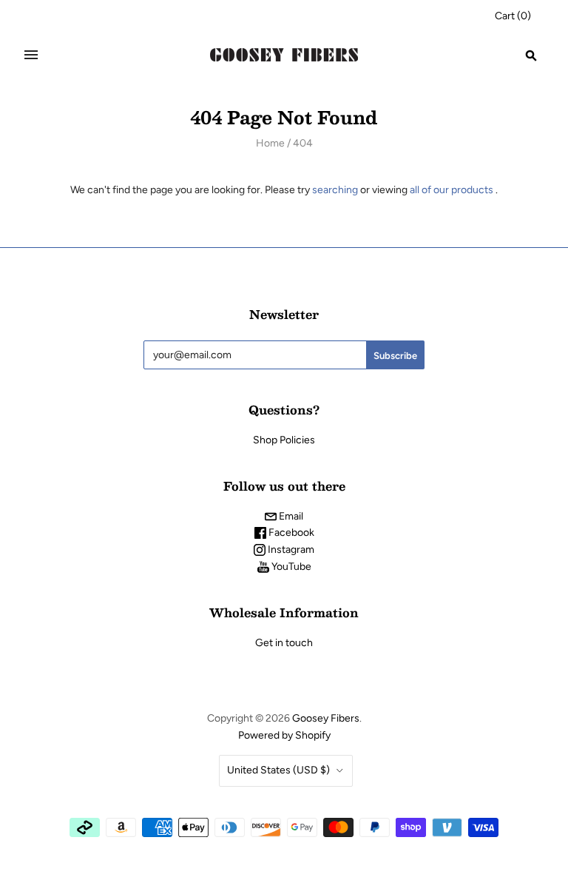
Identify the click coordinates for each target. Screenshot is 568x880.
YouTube (290, 566)
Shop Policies (284, 440)
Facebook (290, 532)
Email (290, 516)
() (513, 16)
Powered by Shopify (284, 735)
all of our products (451, 190)
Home (270, 143)
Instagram (290, 549)
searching (335, 190)
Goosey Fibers (325, 718)
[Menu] (31, 54)
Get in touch (284, 643)
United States (278, 770)
